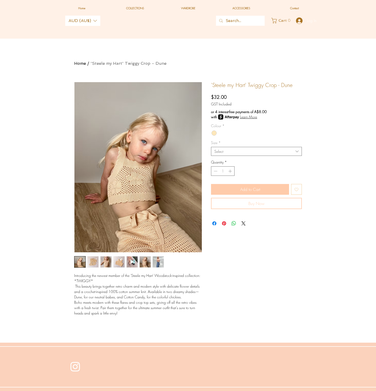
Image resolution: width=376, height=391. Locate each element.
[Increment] (230, 171)
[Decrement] (215, 171)
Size (216, 142)
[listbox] (82, 21)
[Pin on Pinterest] (224, 223)
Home (80, 63)
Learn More (248, 116)
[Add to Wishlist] (296, 189)
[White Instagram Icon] (75, 366)
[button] (82, 21)
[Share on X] (243, 223)
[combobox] (256, 151)
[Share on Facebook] (214, 223)
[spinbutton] (222, 171)
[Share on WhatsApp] (234, 223)
